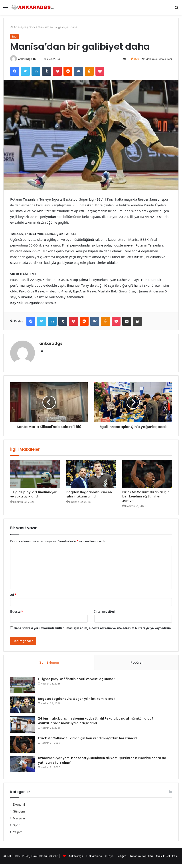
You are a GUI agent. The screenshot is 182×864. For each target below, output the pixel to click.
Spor (32, 27)
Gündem (19, 811)
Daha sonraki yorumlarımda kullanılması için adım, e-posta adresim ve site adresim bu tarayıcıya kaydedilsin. (93, 628)
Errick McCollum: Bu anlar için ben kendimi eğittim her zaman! (146, 496)
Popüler (137, 662)
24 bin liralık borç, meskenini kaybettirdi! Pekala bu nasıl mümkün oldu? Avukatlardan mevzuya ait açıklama (95, 720)
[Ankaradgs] (33, 7)
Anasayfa (19, 27)
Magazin (19, 818)
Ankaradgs (75, 856)
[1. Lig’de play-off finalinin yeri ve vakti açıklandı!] (35, 474)
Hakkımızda (94, 856)
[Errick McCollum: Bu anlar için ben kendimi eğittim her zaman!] (147, 474)
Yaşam (17, 832)
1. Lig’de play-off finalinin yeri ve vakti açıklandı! (33, 494)
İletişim (121, 856)
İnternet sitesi (104, 611)
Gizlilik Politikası (167, 856)
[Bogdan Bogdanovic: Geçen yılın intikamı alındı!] (91, 474)
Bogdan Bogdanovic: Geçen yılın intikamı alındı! (89, 494)
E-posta (16, 611)
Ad (13, 595)
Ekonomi (19, 804)
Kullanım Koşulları (141, 856)
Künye (109, 856)
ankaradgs (25, 59)
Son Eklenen (49, 662)
